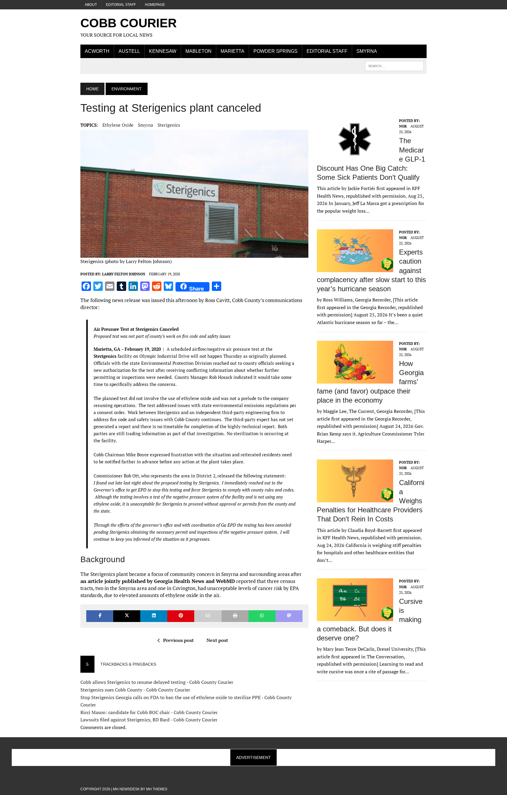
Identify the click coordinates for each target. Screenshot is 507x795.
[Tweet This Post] (126, 616)
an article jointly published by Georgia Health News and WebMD (157, 581)
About (91, 5)
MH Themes (156, 789)
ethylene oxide (117, 125)
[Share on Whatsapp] (262, 616)
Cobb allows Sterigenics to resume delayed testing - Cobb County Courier (156, 682)
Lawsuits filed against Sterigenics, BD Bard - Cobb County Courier (148, 719)
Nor (403, 126)
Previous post (178, 640)
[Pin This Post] (180, 616)
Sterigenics (169, 125)
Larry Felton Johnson (123, 274)
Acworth (97, 51)
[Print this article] (235, 616)
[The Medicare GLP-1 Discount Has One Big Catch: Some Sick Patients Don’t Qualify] (355, 156)
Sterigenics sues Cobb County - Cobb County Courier (135, 689)
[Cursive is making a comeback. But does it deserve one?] (355, 617)
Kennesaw (162, 51)
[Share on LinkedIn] (153, 616)
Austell (129, 51)
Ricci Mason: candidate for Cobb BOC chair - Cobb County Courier (149, 712)
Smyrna (366, 51)
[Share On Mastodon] (289, 616)
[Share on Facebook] (99, 616)
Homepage (155, 5)
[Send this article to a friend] (207, 616)
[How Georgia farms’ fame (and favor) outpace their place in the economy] (355, 379)
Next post (217, 640)
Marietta (232, 51)
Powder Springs (276, 51)
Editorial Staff (121, 5)
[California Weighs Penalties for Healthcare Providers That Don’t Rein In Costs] (355, 498)
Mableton (198, 51)
